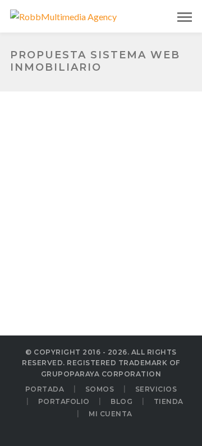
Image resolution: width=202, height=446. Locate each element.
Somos (99, 389)
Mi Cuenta (110, 414)
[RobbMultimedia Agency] (63, 15)
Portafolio (64, 401)
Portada (45, 389)
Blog (121, 401)
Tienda (168, 401)
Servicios (156, 389)
